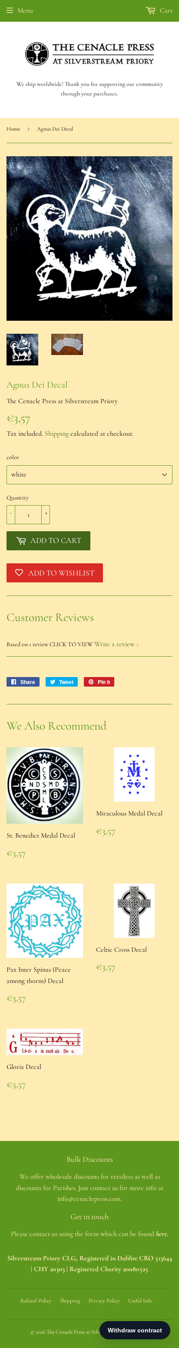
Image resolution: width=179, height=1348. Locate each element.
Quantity (18, 497)
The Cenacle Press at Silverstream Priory (90, 1331)
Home (13, 128)
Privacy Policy (104, 1300)
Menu (25, 10)
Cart (165, 10)
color (13, 457)
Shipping (57, 433)
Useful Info (140, 1300)
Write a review (114, 644)
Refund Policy (36, 1300)
